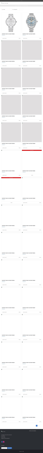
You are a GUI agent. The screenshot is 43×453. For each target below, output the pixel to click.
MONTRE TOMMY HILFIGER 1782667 (8, 198)
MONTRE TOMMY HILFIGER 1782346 (29, 417)
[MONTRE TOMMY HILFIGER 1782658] (11, 159)
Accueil (16, 5)
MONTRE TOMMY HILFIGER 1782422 (8, 417)
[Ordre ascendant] (11, 9)
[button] (1, 150)
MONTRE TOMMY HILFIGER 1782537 (29, 307)
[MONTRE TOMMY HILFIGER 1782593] (32, 214)
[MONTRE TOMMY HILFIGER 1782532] (11, 242)
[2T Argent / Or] (4, 448)
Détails (19, 38)
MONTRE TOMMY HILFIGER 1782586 (29, 143)
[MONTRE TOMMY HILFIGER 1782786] (11, 105)
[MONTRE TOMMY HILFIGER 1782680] (32, 77)
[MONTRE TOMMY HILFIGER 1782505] (32, 351)
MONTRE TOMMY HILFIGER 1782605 (29, 280)
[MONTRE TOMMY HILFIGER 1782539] (11, 324)
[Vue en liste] (22, 9)
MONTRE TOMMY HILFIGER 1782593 (29, 225)
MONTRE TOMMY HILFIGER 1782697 (29, 61)
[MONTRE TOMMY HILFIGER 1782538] (32, 324)
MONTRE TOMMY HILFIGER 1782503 (8, 362)
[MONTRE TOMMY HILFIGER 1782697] (32, 50)
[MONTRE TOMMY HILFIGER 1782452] (32, 379)
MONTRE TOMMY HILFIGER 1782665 (29, 170)
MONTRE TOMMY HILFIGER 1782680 (29, 88)
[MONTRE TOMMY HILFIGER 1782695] (11, 23)
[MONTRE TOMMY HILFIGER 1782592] (11, 214)
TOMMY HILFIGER (19, 5)
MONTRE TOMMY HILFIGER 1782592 (8, 225)
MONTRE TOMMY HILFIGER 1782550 (8, 307)
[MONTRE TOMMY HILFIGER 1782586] (32, 132)
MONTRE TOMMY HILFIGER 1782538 (29, 335)
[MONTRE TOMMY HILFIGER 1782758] (11, 50)
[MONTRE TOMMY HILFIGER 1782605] (32, 269)
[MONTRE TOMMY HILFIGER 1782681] (11, 77)
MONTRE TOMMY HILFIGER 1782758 (8, 61)
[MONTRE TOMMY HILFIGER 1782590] (32, 187)
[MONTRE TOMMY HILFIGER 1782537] (32, 296)
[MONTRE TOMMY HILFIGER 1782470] (11, 379)
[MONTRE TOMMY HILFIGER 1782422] (11, 406)
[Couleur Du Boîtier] (4, 447)
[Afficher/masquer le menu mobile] (41, 3)
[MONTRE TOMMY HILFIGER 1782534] (32, 242)
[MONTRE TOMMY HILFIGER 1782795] (32, 23)
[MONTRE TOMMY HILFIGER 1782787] (32, 105)
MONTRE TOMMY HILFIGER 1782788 (8, 143)
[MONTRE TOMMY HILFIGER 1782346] (32, 406)
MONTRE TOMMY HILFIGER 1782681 (8, 88)
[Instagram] (3, 442)
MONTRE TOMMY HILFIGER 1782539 (8, 335)
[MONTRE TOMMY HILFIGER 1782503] (11, 351)
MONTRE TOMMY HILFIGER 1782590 (29, 198)
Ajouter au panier (5, 38)
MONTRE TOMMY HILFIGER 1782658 (8, 170)
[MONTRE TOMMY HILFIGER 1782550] (11, 296)
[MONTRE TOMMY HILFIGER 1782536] (11, 269)
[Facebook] (2, 442)
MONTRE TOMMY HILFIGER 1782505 (29, 362)
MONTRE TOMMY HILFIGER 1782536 (8, 280)
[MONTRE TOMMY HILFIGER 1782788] (11, 132)
